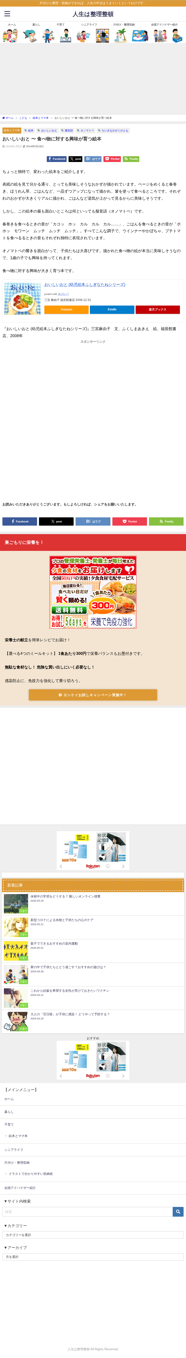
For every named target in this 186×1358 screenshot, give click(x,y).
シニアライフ (89, 24)
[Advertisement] (93, 78)
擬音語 (69, 130)
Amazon (66, 309)
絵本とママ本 (12, 130)
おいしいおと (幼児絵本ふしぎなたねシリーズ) (84, 284)
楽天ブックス (157, 309)
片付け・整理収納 (124, 24)
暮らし (36, 24)
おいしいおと (49, 130)
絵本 (30, 130)
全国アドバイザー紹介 (164, 24)
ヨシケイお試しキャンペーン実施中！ (94, 695)
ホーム (12, 24)
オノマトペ (87, 130)
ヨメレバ (63, 294)
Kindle (112, 309)
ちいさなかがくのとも (115, 130)
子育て (61, 24)
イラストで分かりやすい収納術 (31, 1173)
